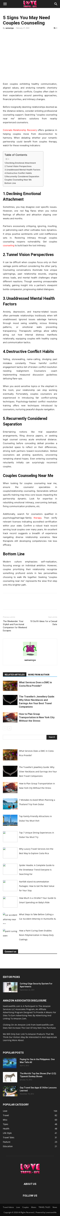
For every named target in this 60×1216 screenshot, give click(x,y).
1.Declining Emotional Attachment (21, 163)
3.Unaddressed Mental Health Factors (22, 169)
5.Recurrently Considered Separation (22, 176)
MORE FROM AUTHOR (38, 675)
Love (18, 1207)
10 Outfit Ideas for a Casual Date (43, 623)
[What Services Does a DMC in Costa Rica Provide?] (10, 686)
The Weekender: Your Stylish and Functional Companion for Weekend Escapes (15, 626)
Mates (33, 1207)
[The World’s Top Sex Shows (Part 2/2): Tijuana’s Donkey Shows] (10, 1077)
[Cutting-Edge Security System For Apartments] (10, 987)
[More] (33, 35)
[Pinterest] (19, 35)
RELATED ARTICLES (15, 675)
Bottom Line (10, 183)
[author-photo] (30, 656)
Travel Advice (8, 1207)
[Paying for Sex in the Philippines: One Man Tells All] (9, 1063)
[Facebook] (6, 35)
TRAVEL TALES (44, 1207)
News (55, 1207)
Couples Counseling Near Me (18, 180)
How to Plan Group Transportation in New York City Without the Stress (36, 717)
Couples (25, 1207)
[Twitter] (12, 35)
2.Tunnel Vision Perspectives (19, 166)
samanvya (10, 28)
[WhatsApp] (26, 35)
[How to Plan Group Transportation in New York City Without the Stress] (10, 717)
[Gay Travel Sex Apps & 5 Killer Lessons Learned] (10, 1091)
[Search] (56, 4)
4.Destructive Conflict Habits (18, 173)
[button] (5, 4)
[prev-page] (5, 728)
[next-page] (9, 728)
